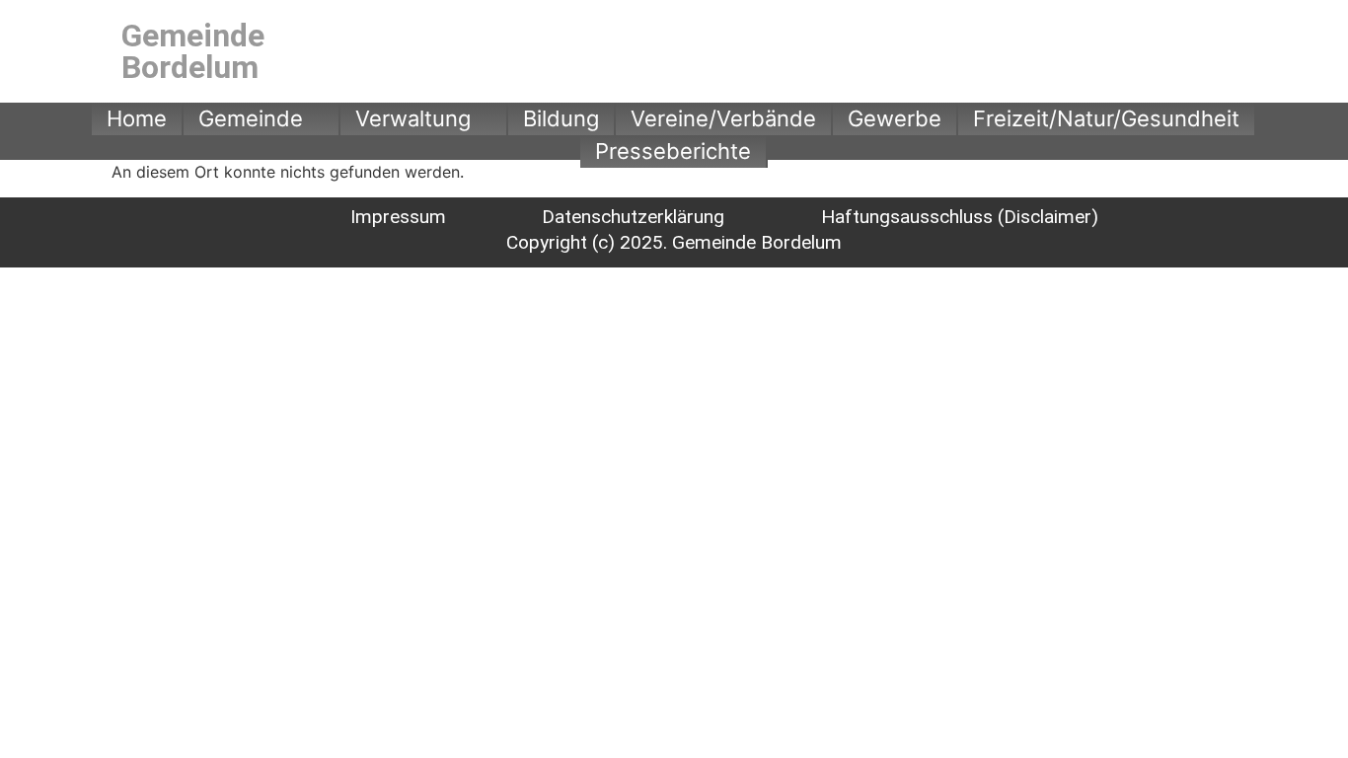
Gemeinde (250, 118)
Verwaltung (413, 118)
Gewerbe (894, 118)
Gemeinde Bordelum (192, 51)
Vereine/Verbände (723, 118)
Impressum (398, 216)
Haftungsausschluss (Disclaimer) (959, 216)
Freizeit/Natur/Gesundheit (1106, 118)
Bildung (561, 118)
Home (137, 118)
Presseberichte (673, 151)
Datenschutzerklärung (633, 216)
